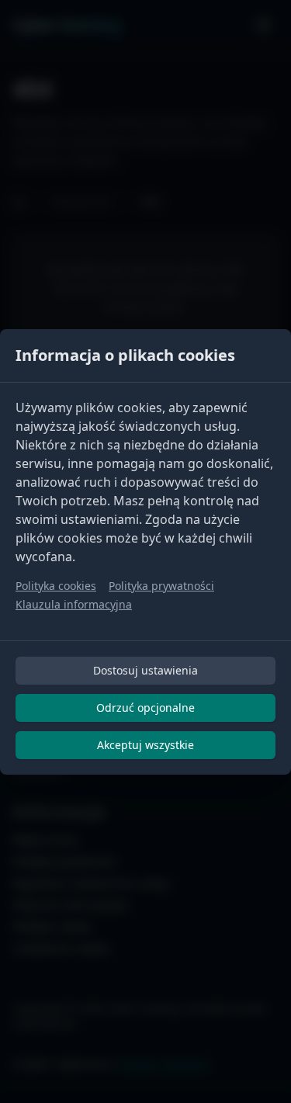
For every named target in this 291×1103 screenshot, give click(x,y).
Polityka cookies (56, 585)
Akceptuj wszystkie (145, 744)
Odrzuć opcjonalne (145, 707)
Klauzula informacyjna (74, 604)
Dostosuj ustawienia (145, 670)
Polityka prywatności (161, 585)
